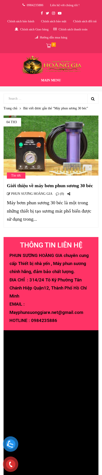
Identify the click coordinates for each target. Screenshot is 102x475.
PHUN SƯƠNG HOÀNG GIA (31, 194)
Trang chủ (10, 108)
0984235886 (44, 320)
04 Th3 (11, 122)
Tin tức (16, 175)
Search (92, 98)
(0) (61, 194)
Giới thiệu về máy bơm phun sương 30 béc (50, 185)
